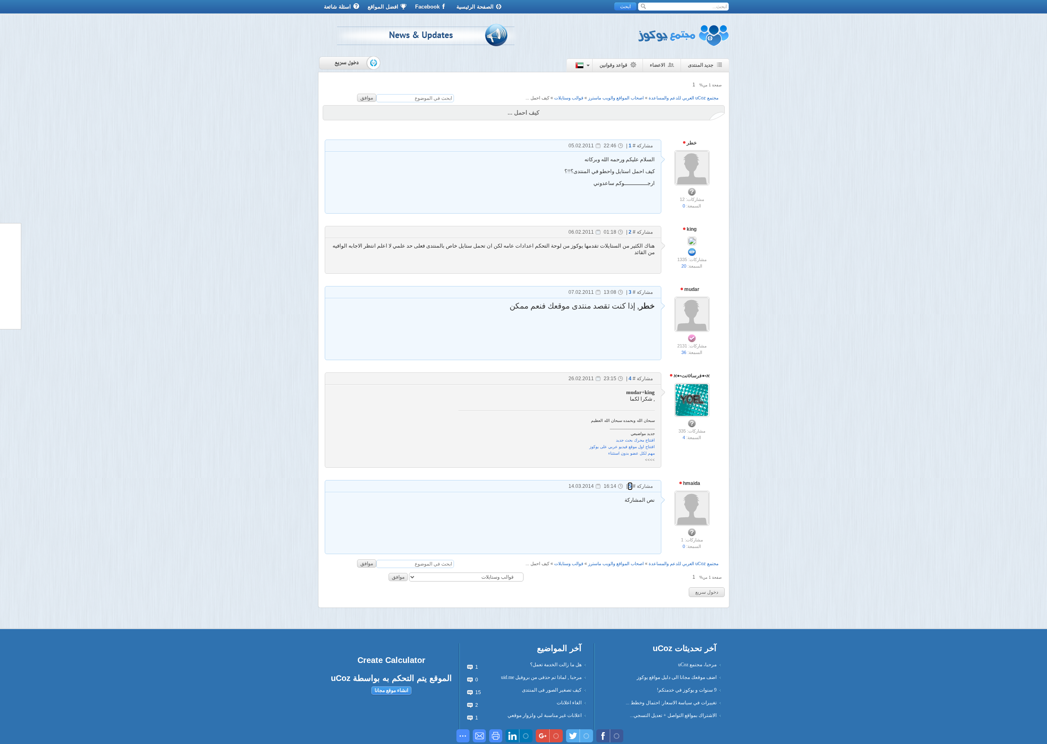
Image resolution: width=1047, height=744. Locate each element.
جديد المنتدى (700, 65)
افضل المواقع (383, 7)
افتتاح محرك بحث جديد (635, 440)
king (691, 229)
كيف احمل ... (537, 97)
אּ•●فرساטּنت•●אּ (691, 376)
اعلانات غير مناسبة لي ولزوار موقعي (545, 715)
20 (683, 266)
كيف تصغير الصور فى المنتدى (552, 690)
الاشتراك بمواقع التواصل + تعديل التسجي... (673, 715)
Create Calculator (391, 660)
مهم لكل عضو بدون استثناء (631, 453)
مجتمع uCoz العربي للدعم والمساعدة (684, 97)
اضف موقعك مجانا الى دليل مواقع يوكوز (677, 677)
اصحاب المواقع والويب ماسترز (616, 97)
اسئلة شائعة (337, 7)
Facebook (427, 7)
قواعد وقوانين (613, 65)
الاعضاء (657, 65)
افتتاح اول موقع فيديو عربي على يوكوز (622, 446)
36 (683, 352)
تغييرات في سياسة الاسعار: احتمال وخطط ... (671, 703)
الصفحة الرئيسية (475, 7)
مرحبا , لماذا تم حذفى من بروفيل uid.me (541, 677)
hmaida (691, 483)
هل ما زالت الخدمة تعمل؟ (556, 664)
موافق (366, 98)
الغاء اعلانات (569, 703)
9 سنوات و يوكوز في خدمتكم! (687, 690)
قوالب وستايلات (568, 97)
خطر (691, 143)
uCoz (340, 678)
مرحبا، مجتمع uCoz (697, 664)
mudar (691, 289)
